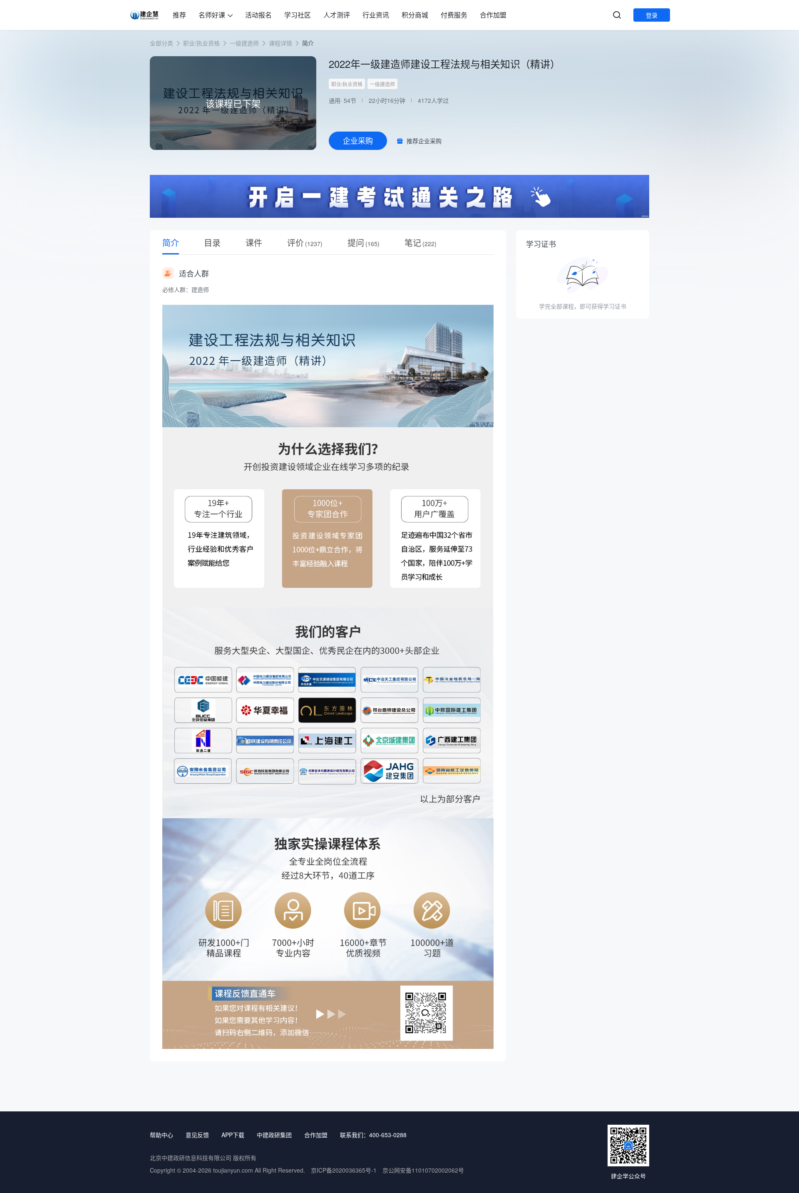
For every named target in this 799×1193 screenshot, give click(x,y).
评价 (305, 243)
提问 (363, 243)
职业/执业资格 (201, 43)
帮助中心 (161, 1135)
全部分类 (161, 43)
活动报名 (258, 15)
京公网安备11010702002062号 (423, 1170)
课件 (254, 243)
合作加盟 (493, 15)
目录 (212, 243)
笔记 (420, 243)
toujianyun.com (233, 1170)
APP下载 (232, 1135)
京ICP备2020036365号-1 (344, 1170)
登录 (652, 15)
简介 (170, 243)
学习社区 (297, 15)
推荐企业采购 (424, 141)
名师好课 (212, 15)
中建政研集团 (274, 1135)
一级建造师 (244, 43)
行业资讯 (375, 15)
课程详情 (280, 43)
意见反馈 (197, 1135)
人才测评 (336, 15)
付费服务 (454, 15)
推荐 (179, 15)
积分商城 (415, 15)
